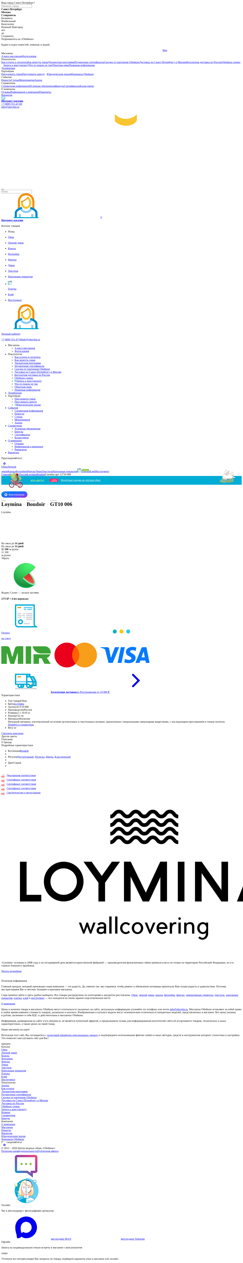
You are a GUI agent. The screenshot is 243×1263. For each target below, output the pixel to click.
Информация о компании (24, 92)
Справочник (15, 425)
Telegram (6, 50)
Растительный (26, 756)
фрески (180, 995)
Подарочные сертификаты (89, 62)
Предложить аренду (33, 74)
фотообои (169, 995)
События (13, 407)
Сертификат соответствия (21, 779)
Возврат (5, 1112)
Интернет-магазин (12, 101)
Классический (63, 756)
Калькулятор (87, 86)
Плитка (5, 1073)
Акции (38, 80)
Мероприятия (26, 80)
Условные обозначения (43, 86)
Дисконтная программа (61, 62)
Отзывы (5, 92)
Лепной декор (9, 1052)
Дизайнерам (8, 68)
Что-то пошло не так (40, 65)
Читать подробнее (11, 971)
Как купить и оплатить (14, 62)
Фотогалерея (29, 56)
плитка (18, 998)
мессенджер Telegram (133, 1238)
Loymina (19, 703)
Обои (134, 995)
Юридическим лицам (59, 74)
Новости (6, 80)
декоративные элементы (199, 995)
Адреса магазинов (11, 56)
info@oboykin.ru (10, 107)
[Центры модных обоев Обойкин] (121, 185)
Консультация (16, 494)
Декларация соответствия (21, 775)
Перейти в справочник (21, 724)
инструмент (37, 998)
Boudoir (24, 750)
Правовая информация (82, 65)
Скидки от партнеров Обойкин (122, 62)
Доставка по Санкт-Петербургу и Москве (163, 62)
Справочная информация (15, 86)
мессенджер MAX (61, 1238)
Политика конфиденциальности (19, 1151)
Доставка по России (12, 1103)
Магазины (7, 1127)
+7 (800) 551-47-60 (11, 104)
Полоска (39, 756)
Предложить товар (11, 74)
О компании (15, 440)
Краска (5, 1055)
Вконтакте (88, 50)
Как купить (7, 1088)
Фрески (5, 1061)
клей (25, 998)
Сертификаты (72, 86)
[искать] (2, 189)
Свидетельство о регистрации (23, 792)
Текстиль (6, 1067)
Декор (4, 1064)
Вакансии (6, 95)
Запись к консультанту (16, 65)
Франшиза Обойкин (82, 74)
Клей (4, 1076)
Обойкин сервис (231, 62)
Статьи (15, 80)
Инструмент (8, 1079)
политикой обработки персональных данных (72, 1035)
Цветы (49, 756)
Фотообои (7, 1058)
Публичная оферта (48, 1151)
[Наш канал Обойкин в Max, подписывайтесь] (3, 98)
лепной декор (146, 995)
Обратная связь (60, 65)
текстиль (219, 995)
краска (159, 995)
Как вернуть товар (37, 62)
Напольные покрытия (13, 1070)
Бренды (60, 86)
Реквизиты (45, 92)
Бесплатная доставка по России (204, 62)
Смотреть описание (12, 733)
